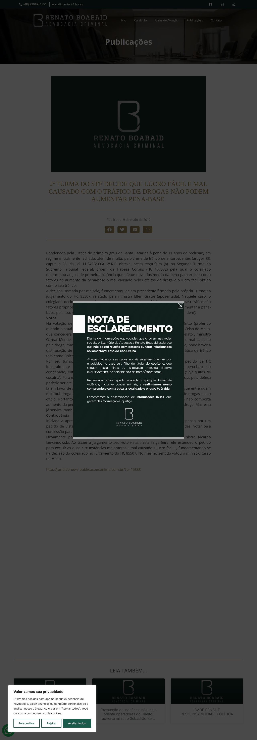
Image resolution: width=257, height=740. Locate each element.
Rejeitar (51, 723)
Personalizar (26, 723)
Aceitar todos (77, 723)
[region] (52, 708)
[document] (128, 370)
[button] (181, 306)
